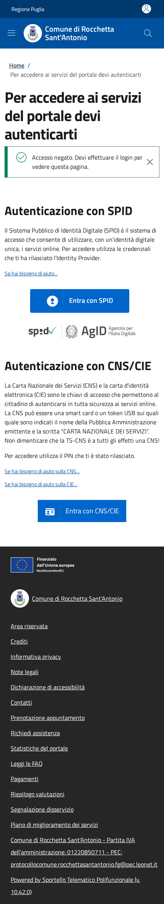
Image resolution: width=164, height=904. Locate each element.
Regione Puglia (27, 9)
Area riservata (29, 626)
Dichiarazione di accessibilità (48, 687)
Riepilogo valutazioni (37, 794)
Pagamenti (25, 778)
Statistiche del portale (39, 748)
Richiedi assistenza (35, 732)
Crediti (19, 641)
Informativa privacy (36, 656)
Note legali (25, 671)
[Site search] (148, 33)
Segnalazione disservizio (42, 809)
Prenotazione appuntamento (48, 717)
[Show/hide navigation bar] (11, 33)
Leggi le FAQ (27, 763)
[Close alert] (150, 162)
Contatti (21, 702)
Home (16, 65)
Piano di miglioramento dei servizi (54, 824)
